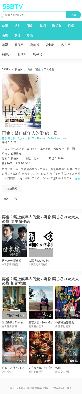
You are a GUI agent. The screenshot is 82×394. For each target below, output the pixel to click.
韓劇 (17, 26)
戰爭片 (37, 54)
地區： (29, 158)
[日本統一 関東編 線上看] (14, 240)
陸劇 (43, 26)
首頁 (5, 26)
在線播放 (12, 188)
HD (6, 198)
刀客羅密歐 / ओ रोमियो (41, 368)
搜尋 (73, 15)
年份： (53, 158)
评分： (6, 142)
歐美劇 (56, 26)
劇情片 (22, 54)
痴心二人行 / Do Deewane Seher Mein (25, 368)
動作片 (19, 45)
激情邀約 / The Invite (14, 322)
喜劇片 (34, 45)
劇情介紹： (8, 169)
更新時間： (8, 163)
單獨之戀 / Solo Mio (40, 322)
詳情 (77, 178)
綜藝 (30, 35)
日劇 (71, 26)
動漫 (17, 35)
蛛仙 (58, 368)
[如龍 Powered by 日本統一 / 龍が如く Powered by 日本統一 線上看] (41, 240)
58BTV (6, 69)
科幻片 (66, 45)
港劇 (5, 35)
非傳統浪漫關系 (64, 322)
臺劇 (30, 26)
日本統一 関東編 (11, 260)
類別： (6, 158)
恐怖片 (6, 54)
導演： (6, 153)
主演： (6, 148)
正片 (16, 198)
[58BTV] (13, 6)
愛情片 (50, 45)
